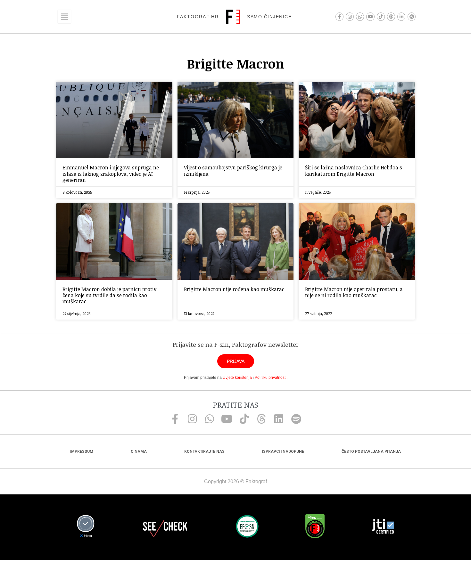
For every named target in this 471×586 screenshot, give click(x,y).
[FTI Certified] (383, 527)
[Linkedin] (279, 419)
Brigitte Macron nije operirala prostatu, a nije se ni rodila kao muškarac (354, 292)
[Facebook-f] (339, 16)
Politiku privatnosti (270, 377)
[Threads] (391, 16)
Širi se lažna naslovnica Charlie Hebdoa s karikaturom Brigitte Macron (353, 170)
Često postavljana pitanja (371, 451)
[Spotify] (412, 16)
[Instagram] (350, 16)
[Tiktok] (381, 16)
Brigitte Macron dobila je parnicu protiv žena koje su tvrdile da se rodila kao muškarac (109, 295)
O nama (139, 451)
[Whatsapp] (360, 16)
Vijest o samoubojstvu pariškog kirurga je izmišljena (233, 170)
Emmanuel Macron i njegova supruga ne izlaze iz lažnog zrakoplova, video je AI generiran (110, 173)
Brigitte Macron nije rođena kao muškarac (234, 289)
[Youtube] (370, 16)
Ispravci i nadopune (283, 451)
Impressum (81, 451)
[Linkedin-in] (401, 16)
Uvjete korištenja (237, 377)
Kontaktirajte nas (204, 451)
